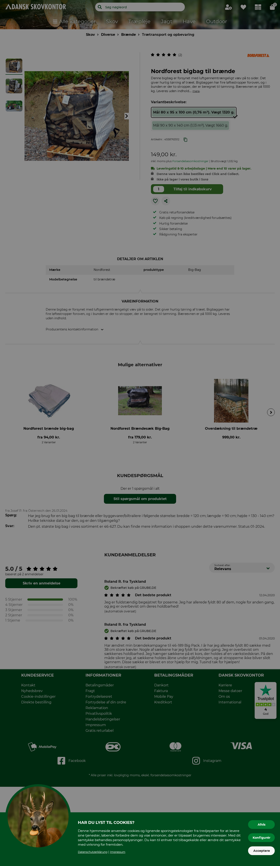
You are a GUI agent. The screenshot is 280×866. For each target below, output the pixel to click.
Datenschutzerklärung (92, 852)
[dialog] (140, 433)
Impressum (117, 852)
